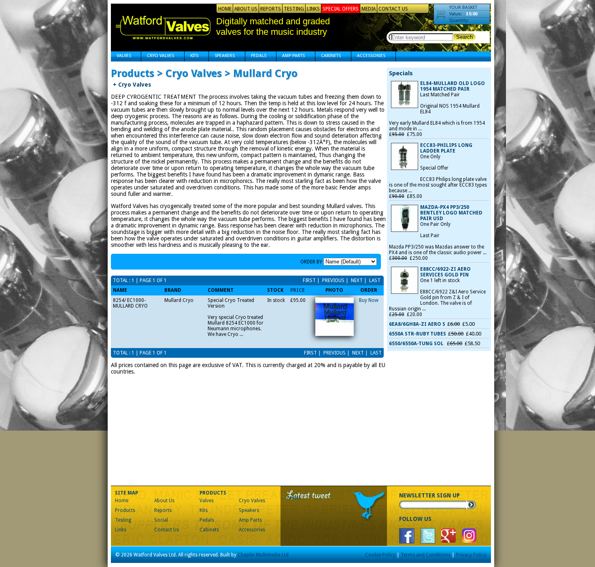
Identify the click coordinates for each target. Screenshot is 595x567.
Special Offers (341, 9)
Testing (294, 9)
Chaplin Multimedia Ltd (263, 555)
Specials (401, 73)
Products (125, 510)
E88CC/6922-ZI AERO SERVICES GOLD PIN (445, 272)
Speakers (222, 56)
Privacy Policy (471, 555)
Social (161, 520)
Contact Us (393, 9)
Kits (191, 56)
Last (374, 280)
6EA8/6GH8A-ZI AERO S (417, 324)
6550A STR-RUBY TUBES (417, 334)
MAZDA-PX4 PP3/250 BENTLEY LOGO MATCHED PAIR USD (451, 212)
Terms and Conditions (425, 555)
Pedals (255, 56)
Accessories (368, 56)
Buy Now (368, 300)
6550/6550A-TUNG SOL (417, 343)
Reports (270, 9)
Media (368, 9)
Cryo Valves (157, 56)
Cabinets (328, 56)
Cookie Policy (380, 555)
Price (297, 290)
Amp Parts (290, 56)
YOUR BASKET (463, 7)
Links (313, 9)
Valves (121, 56)
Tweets (294, 497)
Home (225, 9)
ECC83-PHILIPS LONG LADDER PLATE (446, 148)
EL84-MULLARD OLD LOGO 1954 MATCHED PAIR (452, 86)
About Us (245, 9)
